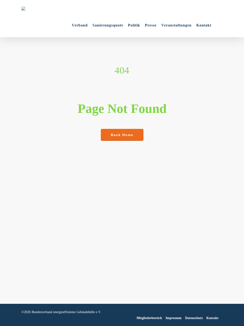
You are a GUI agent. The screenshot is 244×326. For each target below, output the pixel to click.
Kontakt (212, 318)
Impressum (174, 318)
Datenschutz (194, 318)
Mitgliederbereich (149, 318)
